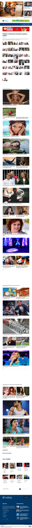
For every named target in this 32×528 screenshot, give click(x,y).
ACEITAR (30, 526)
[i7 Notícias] (5, 20)
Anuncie (4, 513)
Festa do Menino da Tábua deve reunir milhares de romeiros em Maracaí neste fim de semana (24, 507)
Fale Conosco (5, 515)
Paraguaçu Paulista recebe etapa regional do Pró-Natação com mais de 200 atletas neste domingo (24, 514)
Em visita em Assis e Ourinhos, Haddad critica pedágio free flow (24, 511)
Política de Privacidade (6, 510)
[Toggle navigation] (3, 24)
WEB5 (25, 524)
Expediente (4, 516)
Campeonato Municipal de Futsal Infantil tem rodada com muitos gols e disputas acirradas (24, 518)
